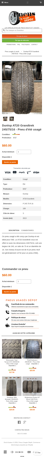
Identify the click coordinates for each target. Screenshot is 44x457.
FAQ (18, 44)
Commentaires (27, 230)
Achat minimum (8, 152)
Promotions (11, 44)
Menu (6, 2)
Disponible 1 (7, 157)
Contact (34, 44)
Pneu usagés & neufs (12, 51)
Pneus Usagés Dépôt (25, 442)
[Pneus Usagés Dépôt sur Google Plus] (24, 423)
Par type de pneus (22, 36)
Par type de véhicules (22, 40)
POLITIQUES (26, 44)
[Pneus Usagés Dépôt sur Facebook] (19, 423)
